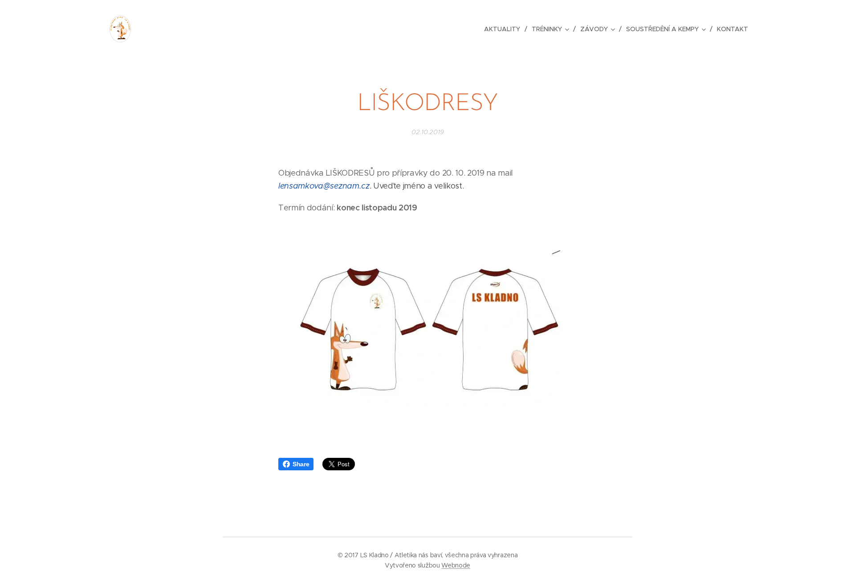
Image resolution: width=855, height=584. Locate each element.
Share (301, 464)
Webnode (455, 565)
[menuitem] (504, 29)
